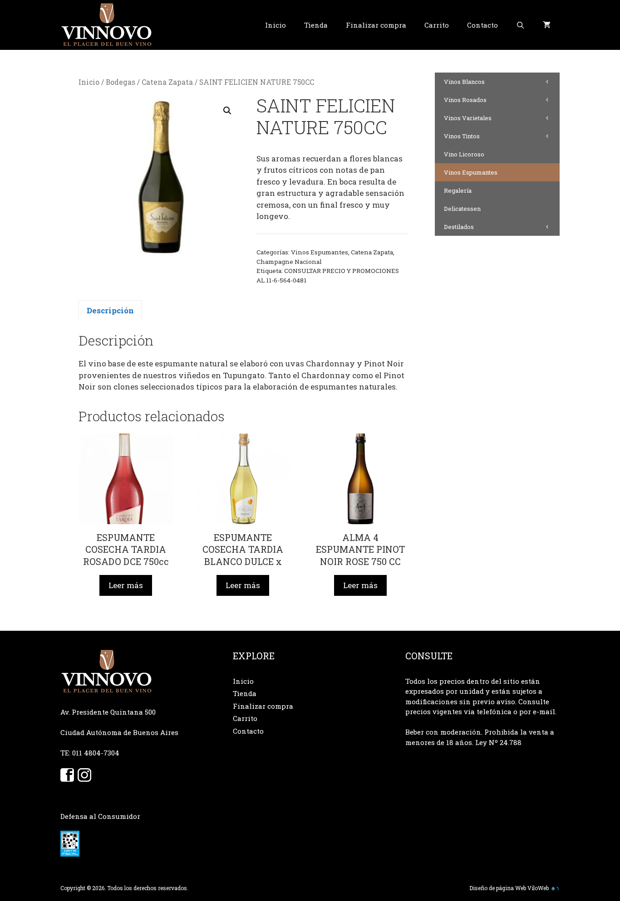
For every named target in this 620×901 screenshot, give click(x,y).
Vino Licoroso (464, 154)
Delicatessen (462, 209)
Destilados (459, 227)
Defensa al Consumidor (100, 816)
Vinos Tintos (462, 136)
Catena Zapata (167, 82)
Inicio (275, 24)
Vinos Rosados (465, 100)
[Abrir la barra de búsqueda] (520, 25)
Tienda (316, 24)
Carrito (436, 24)
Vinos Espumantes (319, 252)
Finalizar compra (376, 24)
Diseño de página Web (497, 887)
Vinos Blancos (464, 82)
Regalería (458, 190)
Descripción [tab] (110, 310)
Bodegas (120, 82)
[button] (227, 110)
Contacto (482, 24)
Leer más (125, 585)
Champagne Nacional (289, 262)
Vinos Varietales (468, 118)
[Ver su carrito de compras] (547, 25)
